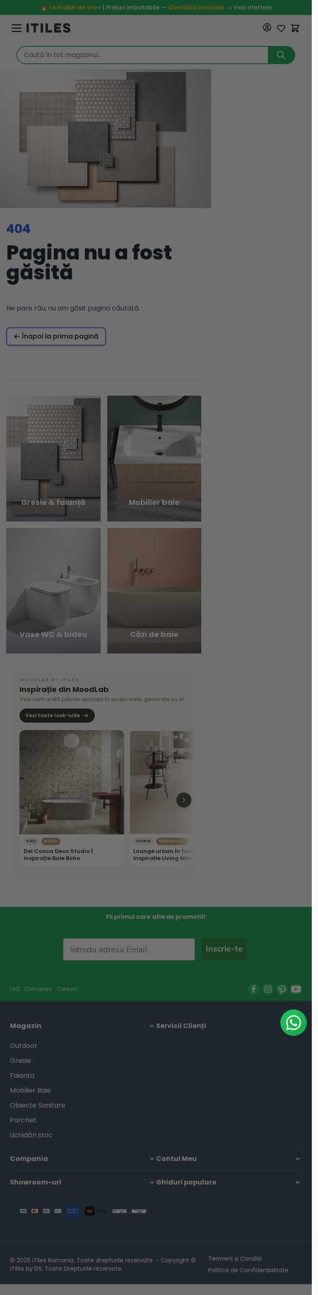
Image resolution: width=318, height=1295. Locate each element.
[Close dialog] (232, 510)
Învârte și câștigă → (156, 779)
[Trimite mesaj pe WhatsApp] (293, 1022)
